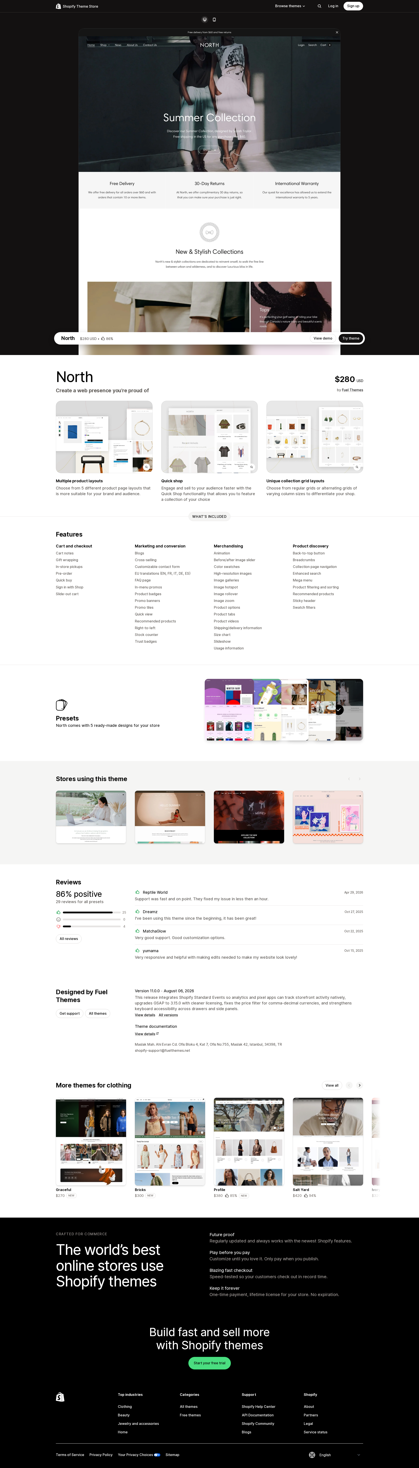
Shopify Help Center (258, 1406)
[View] (91, 818)
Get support (70, 1013)
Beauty (124, 1415)
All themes (97, 1013)
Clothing (125, 1406)
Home (123, 1432)
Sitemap (172, 1455)
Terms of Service (70, 1455)
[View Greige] (311, 709)
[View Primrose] (284, 709)
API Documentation (258, 1415)
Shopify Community (258, 1423)
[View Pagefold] (229, 709)
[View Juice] (256, 709)
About (309, 1406)
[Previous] (349, 778)
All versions (168, 1015)
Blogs (246, 1432)
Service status (315, 1432)
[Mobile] (214, 19)
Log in (333, 6)
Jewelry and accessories (138, 1423)
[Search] (319, 6)
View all (332, 1085)
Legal (308, 1423)
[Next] (359, 778)
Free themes (190, 1415)
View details (145, 1015)
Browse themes (288, 6)
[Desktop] (204, 19)
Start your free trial (209, 1363)
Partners (311, 1415)
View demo (323, 338)
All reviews (69, 938)
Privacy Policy (101, 1455)
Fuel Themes (352, 390)
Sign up (353, 6)
